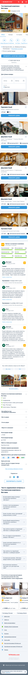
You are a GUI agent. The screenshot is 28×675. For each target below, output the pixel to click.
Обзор (3, 34)
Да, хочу (8, 369)
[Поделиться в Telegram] (14, 477)
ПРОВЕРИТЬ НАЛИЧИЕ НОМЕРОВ (14, 56)
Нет (20, 369)
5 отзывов (19, 34)
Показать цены (14, 115)
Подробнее (7, 672)
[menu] (26, 2)
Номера (10, 34)
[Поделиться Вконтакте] (18, 477)
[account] (22, 2)
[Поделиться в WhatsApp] (10, 477)
